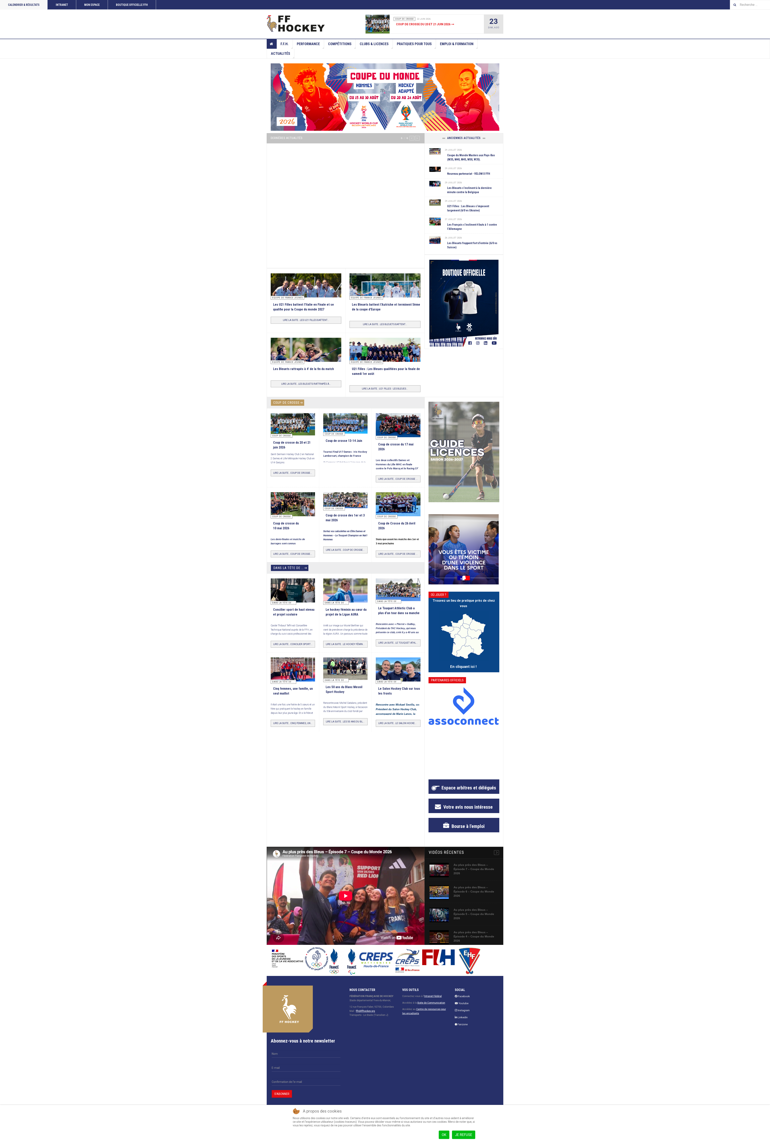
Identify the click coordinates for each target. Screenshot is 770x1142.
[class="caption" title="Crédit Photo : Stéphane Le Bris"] (398, 505)
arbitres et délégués (469, 788)
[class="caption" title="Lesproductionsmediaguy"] (385, 357)
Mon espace (92, 4)
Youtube (463, 1003)
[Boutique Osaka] (463, 303)
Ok (444, 1135)
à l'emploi (467, 826)
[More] (496, 852)
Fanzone (462, 1024)
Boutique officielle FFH (132, 4)
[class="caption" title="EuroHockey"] (385, 296)
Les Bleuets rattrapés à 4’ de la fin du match (303, 369)
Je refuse (463, 1135)
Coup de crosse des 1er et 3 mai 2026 (423, 24)
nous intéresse (467, 807)
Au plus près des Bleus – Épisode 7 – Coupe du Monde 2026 (474, 869)
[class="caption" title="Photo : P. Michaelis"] (345, 423)
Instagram (463, 1010)
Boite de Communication (431, 1002)
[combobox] (750, 4)
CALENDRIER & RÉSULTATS (24, 4)
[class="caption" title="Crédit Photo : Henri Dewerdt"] (398, 427)
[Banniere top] (385, 97)
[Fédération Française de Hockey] (296, 23)
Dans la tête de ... (288, 568)
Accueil (272, 44)
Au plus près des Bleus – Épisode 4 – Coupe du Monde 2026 (474, 936)
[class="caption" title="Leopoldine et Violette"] (293, 591)
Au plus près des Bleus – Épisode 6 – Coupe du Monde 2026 (474, 891)
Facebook (463, 996)
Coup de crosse (286, 403)
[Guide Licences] (464, 452)
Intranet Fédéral (433, 996)
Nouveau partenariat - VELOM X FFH (468, 173)
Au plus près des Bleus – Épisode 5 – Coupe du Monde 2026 (474, 914)
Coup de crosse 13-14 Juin (344, 441)
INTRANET (62, 4)
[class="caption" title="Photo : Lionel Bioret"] (345, 590)
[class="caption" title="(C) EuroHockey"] (435, 221)
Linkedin (462, 1017)
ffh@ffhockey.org (365, 1011)
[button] (411, 138)
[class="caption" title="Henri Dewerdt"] (293, 424)
